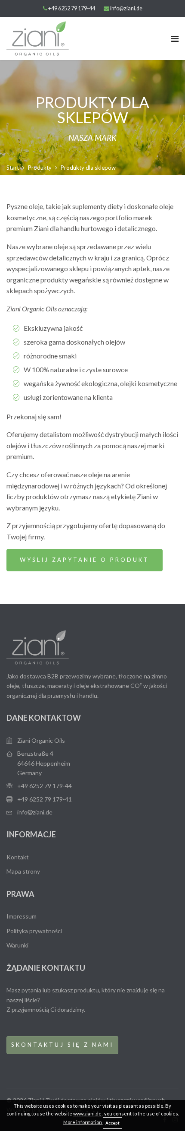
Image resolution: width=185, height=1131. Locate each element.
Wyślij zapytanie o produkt (84, 559)
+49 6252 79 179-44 (71, 8)
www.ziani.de (87, 1113)
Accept (112, 1122)
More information (83, 1122)
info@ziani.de (126, 8)
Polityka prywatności (34, 931)
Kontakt (17, 857)
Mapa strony (23, 871)
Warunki (17, 945)
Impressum (21, 916)
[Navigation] (175, 38)
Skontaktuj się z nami (62, 1044)
